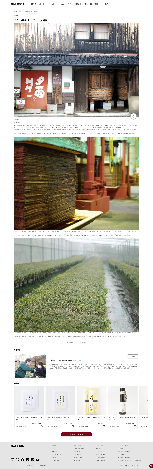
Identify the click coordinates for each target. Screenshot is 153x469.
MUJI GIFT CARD (101, 454)
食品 (106, 4)
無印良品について (123, 454)
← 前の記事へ (69, 342)
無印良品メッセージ (124, 451)
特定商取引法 (43, 465)
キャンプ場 (77, 451)
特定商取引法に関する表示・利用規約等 (129, 460)
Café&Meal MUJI (79, 448)
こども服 (51, 4)
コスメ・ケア (66, 4)
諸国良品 (16, 119)
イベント (54, 448)
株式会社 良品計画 (124, 457)
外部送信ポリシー (32, 465)
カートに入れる (22, 426)
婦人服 (33, 4)
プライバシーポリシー (17, 465)
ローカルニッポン (57, 451)
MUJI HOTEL (77, 460)
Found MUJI (77, 454)
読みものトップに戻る (76, 434)
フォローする (133, 356)
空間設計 (54, 457)
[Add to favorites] (41, 426)
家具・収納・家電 (91, 4)
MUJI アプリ (99, 445)
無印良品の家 (77, 445)
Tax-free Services (101, 460)
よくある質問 (55, 460)
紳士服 (41, 4)
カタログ (98, 448)
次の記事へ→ (83, 342)
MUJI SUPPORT (56, 454)
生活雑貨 (78, 4)
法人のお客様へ (100, 457)
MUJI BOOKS (78, 457)
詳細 (80, 360)
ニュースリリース (123, 445)
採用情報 (120, 448)
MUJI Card (99, 451)
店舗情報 (54, 445)
